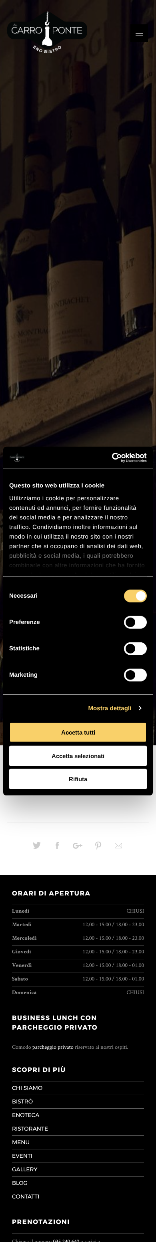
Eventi (22, 1155)
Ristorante (30, 1128)
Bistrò (22, 1101)
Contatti (25, 1196)
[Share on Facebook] (57, 848)
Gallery (24, 1169)
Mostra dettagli (109, 708)
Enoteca (25, 1115)
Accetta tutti (78, 732)
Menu (21, 1142)
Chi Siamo (27, 1087)
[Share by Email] (118, 848)
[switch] (135, 622)
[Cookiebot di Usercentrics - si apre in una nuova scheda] (112, 457)
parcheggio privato (53, 1047)
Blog (20, 1183)
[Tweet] (36, 848)
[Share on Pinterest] (98, 848)
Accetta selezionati (78, 755)
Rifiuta (78, 779)
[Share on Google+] (77, 848)
